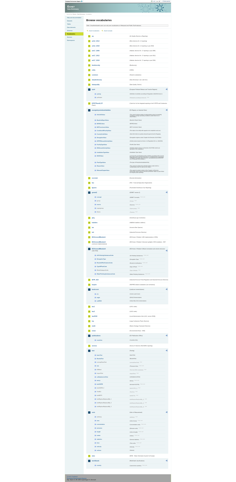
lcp (93, 321)
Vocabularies (71, 34)
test (93, 350)
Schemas (69, 30)
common (95, 75)
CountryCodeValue (102, 134)
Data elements (71, 27)
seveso (94, 346)
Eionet (74, 14)
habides (94, 222)
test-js (98, 380)
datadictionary (97, 80)
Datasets (69, 21)
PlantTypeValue (101, 162)
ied (93, 232)
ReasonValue (100, 166)
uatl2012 (99, 301)
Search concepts (108, 30)
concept (99, 197)
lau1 (93, 306)
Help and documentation (74, 17)
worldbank (95, 461)
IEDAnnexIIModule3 (99, 242)
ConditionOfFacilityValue (104, 130)
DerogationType (101, 259)
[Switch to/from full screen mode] (160, 1)
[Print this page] (157, 1)
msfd (93, 326)
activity (99, 94)
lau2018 (94, 316)
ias (93, 227)
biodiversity (96, 65)
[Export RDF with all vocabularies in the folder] (166, 89)
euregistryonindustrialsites (101, 110)
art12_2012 (95, 41)
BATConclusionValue (103, 127)
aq (93, 36)
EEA (75, 1)
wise (93, 456)
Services (69, 37)
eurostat (95, 178)
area (98, 420)
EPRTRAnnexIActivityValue (104, 141)
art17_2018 (95, 60)
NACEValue (100, 156)
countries (99, 340)
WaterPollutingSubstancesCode (106, 274)
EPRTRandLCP (97, 103)
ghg (93, 218)
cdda (93, 70)
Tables (69, 24)
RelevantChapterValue (103, 170)
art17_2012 (95, 55)
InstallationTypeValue (103, 152)
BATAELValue (101, 123)
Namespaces (71, 40)
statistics (99, 439)
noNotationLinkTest (102, 377)
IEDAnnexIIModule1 (99, 237)
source (99, 204)
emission (99, 428)
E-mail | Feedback (72, 476)
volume (99, 450)
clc (98, 294)
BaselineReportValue (103, 120)
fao (93, 183)
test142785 (100, 384)
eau (98, 366)
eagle (98, 297)
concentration (101, 424)
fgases (94, 187)
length (98, 431)
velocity (99, 446)
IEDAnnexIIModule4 (99, 249)
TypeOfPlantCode (102, 266)
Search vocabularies (94, 30)
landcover (95, 289)
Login (154, 1)
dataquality (96, 84)
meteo (98, 435)
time (98, 443)
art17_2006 (95, 50)
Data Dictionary (81, 14)
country (99, 465)
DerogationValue (101, 137)
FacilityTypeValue (102, 144)
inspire (94, 284)
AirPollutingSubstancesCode (105, 255)
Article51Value (101, 114)
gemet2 (94, 192)
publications (96, 335)
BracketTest (100, 358)
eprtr (93, 89)
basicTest (99, 355)
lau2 (93, 311)
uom (93, 412)
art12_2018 (95, 46)
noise (94, 331)
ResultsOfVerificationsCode (104, 263)
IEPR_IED (95, 280)
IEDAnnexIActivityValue (103, 148)
